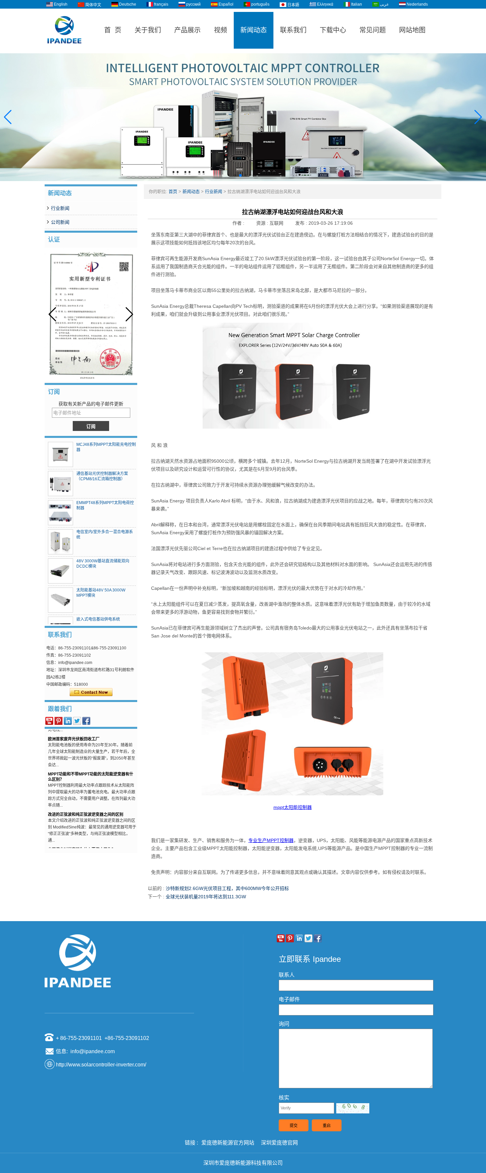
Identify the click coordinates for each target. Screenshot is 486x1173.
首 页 (112, 30)
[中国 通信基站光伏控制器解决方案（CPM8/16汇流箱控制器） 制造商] (60, 483)
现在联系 (91, 692)
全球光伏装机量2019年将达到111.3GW (206, 896)
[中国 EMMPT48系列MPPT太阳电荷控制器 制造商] (60, 512)
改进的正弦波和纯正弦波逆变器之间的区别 (85, 806)
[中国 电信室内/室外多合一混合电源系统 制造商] (60, 541)
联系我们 (293, 30)
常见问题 (372, 30)
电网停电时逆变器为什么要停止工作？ (81, 841)
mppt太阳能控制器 (292, 807)
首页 (173, 191)
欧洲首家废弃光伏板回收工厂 (74, 730)
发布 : (301, 223)
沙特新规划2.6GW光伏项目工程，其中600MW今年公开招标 (227, 888)
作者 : (239, 223)
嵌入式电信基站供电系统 (98, 619)
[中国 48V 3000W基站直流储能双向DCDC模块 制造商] (60, 571)
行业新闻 (60, 208)
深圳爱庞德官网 (279, 1143)
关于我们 (148, 30)
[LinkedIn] (68, 721)
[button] (235, 175)
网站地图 (412, 30)
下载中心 (333, 30)
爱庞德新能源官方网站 (227, 1143)
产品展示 (187, 30)
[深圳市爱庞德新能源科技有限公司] (64, 50)
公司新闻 (60, 222)
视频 (220, 30)
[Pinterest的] (58, 721)
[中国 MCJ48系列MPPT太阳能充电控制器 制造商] (60, 454)
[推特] (77, 721)
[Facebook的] (86, 721)
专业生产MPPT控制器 (271, 840)
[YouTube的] (49, 721)
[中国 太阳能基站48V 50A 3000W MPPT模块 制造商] (60, 600)
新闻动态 (253, 30)
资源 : (262, 223)
